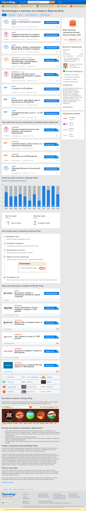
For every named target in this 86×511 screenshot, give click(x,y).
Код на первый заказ (31, 15)
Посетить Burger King (8, 482)
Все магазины (73, 495)
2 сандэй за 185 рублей (22, 88)
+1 (58, 26)
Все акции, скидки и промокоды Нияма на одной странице (27, 295)
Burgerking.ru (68, 107)
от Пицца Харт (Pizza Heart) (11, 315)
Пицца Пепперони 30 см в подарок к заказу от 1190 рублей (26, 309)
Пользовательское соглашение (47, 503)
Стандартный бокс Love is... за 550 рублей (27, 114)
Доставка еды (28, 6)
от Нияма (6, 300)
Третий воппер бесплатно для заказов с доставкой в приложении (25, 131)
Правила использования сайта (63, 503)
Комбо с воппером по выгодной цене (26, 23)
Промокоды (12, 15)
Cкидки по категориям (11, 6)
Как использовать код (59, 495)
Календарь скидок (43, 495)
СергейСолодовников (26, 57)
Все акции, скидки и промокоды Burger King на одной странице (26, 48)
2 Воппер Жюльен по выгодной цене (26, 169)
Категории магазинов (75, 497)
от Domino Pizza (8, 371)
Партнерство (26, 498)
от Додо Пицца (8, 329)
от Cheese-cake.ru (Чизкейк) (11, 357)
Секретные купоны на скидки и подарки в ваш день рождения (26, 35)
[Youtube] (24, 502)
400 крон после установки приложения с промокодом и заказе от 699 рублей (25, 61)
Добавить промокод (43, 497)
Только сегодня (73, 494)
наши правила (55, 509)
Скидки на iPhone (43, 494)
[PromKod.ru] (9, 2)
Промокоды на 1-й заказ (47, 6)
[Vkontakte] (27, 502)
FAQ (24, 495)
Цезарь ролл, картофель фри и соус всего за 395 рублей (26, 101)
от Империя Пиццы (9, 343)
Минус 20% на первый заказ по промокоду (28, 323)
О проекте (25, 494)
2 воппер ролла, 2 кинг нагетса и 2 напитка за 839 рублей (27, 145)
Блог (60, 2)
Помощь (25, 497)
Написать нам (57, 494)
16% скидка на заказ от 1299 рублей (27, 337)
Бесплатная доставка (59, 498)
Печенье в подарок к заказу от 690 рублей (28, 352)
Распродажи (63, 6)
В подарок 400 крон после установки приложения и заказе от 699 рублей (26, 76)
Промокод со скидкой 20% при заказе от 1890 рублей (28, 366)
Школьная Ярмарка (78, 6)
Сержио (22, 72)
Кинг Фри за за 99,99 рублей (24, 156)
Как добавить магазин (59, 497)
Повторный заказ (45, 15)
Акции (20, 15)
